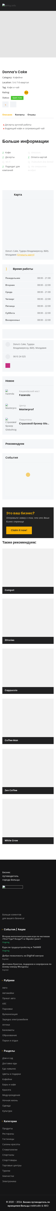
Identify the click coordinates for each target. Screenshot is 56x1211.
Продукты (7, 1128)
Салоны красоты (11, 1144)
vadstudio (35, 1205)
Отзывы (32, 114)
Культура (7, 1110)
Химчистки (8, 1175)
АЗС (4, 1003)
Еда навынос (9, 1068)
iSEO (46, 1205)
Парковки (7, 1008)
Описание (7, 114)
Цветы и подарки (11, 1073)
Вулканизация (10, 1014)
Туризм (6, 1170)
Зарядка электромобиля (15, 1019)
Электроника (9, 1181)
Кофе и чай (13, 87)
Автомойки (8, 993)
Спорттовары (9, 1160)
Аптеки (6, 1024)
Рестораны (8, 1133)
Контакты (20, 114)
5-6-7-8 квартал (20, 82)
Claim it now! (19, 530)
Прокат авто (8, 998)
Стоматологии (9, 1149)
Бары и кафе (9, 1084)
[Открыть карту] (25, 254)
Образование (9, 1035)
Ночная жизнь (10, 1100)
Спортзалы (8, 1154)
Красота (6, 1089)
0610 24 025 (19, 356)
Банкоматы (8, 1029)
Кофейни (18, 77)
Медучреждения (11, 1095)
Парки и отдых (10, 1040)
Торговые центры (11, 1165)
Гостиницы (8, 1139)
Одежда (6, 1105)
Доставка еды (9, 1063)
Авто (4, 987)
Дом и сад (7, 1058)
